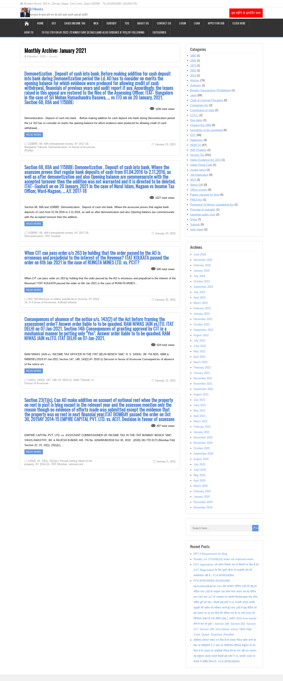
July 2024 (199, 276)
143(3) (41, 379)
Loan (197, 23)
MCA (95, 23)
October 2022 (202, 324)
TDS (127, 23)
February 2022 (202, 367)
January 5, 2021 (166, 461)
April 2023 (200, 297)
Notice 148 (196, 184)
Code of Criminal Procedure (206, 100)
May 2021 (199, 410)
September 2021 (203, 389)
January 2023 (202, 313)
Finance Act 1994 (200, 125)
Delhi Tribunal (81, 379)
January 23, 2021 (165, 144)
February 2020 (202, 491)
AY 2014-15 (42, 464)
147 (48, 379)
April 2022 (200, 356)
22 (38, 460)
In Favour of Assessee (42, 302)
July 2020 (199, 464)
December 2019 (203, 502)
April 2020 (200, 480)
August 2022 (201, 335)
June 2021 (200, 405)
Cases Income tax (74, 23)
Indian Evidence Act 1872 (205, 159)
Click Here (238, 23)
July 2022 (199, 340)
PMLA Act (196, 199)
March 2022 (201, 362)
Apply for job (216, 23)
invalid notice (198, 169)
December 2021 (203, 378)
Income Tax (197, 154)
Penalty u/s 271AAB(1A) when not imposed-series (224, 559)
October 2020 (202, 448)
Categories (159, 32)
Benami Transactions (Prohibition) (210, 90)
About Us (143, 23)
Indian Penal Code (201, 164)
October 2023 (202, 281)
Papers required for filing (204, 194)
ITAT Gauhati (52, 236)
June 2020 (200, 469)
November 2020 (203, 442)
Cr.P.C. (194, 115)
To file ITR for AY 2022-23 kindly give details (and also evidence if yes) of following (92, 32)
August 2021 (201, 394)
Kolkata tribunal (67, 302)
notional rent (76, 464)
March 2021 (201, 421)
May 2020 (199, 475)
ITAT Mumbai (59, 464)
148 (54, 379)
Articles (194, 80)
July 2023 (199, 292)
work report (196, 229)
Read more (33, 134)
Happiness (196, 140)
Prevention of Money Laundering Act (212, 204)
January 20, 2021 (165, 299)
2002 (193, 70)
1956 (193, 60)
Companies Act (199, 105)
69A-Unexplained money (58, 143)
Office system (198, 189)
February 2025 (202, 265)
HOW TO (28, 32)
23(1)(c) (53, 460)
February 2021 (202, 426)
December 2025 (203, 259)
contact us (164, 23)
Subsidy (111, 23)
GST (54, 23)
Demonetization (57, 147)
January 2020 (202, 496)
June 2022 (200, 346)
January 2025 (202, 270)
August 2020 (201, 459)
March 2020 (201, 485)
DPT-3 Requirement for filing (210, 553)
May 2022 (199, 351)
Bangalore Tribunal (35, 147)
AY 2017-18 (81, 143)
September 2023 (203, 286)
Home (40, 23)
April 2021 (200, 416)
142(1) (31, 379)
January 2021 (202, 432)
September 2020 (203, 453)
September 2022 (203, 329)
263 (30, 299)
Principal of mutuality (202, 209)
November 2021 (203, 383)
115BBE (33, 143)
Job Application (199, 174)
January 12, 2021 (165, 380)
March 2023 (201, 302)
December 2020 (203, 437)
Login (182, 23)
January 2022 (202, 372)
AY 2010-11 (65, 379)
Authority (195, 85)
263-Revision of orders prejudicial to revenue (60, 299)
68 (40, 143)
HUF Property (198, 150)
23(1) (45, 460)
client (193, 95)
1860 (193, 55)
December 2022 (203, 319)
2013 (193, 75)
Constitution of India (202, 110)
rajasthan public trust (202, 214)
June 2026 (200, 254)
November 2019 (203, 507)
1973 (193, 65)
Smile (193, 219)
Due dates (196, 120)
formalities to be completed (206, 130)
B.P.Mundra (36, 9)
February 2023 (202, 308)
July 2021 (199, 399)
